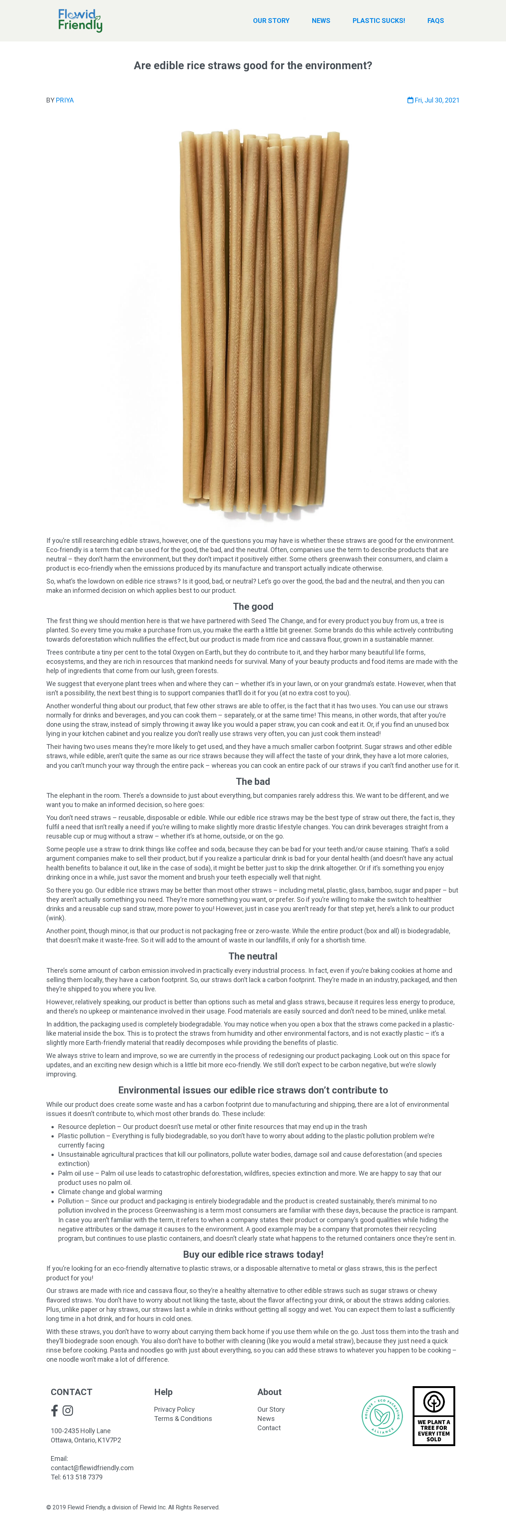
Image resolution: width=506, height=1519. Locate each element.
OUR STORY (271, 20)
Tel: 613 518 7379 (77, 1477)
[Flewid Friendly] (80, 21)
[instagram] (68, 1410)
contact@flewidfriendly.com (92, 1468)
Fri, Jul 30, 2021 (436, 100)
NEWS (321, 20)
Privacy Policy (174, 1409)
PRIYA (65, 100)
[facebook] (54, 1410)
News (266, 1418)
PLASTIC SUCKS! (379, 20)
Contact (269, 1428)
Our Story (271, 1409)
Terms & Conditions (183, 1418)
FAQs (435, 20)
